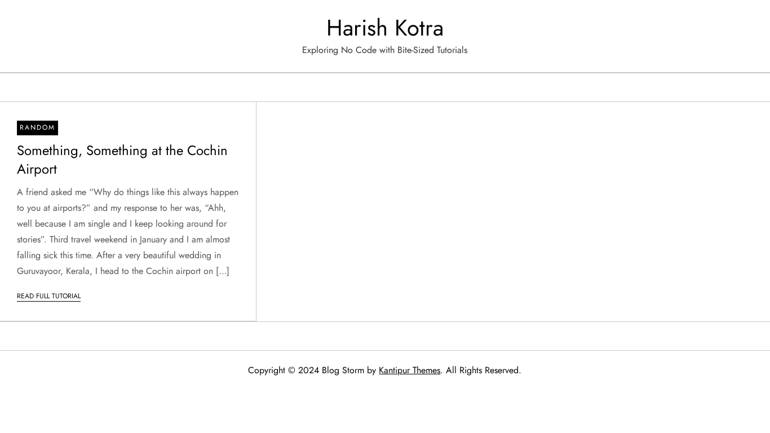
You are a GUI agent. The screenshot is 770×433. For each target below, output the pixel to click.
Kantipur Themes (409, 370)
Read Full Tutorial (49, 296)
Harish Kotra (385, 27)
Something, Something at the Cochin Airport (122, 159)
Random (37, 127)
